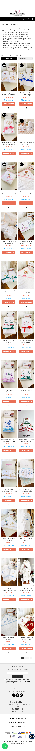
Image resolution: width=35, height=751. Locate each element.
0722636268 (18, 709)
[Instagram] (21, 695)
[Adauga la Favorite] (9, 108)
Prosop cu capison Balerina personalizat (9, 193)
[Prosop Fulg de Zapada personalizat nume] (9, 424)
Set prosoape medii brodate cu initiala (26, 242)
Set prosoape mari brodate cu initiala (9, 292)
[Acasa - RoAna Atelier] (17, 12)
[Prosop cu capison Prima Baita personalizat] (9, 523)
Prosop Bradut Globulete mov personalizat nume (9, 391)
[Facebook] (14, 695)
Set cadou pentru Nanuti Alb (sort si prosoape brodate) (9, 589)
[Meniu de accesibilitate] (32, 736)
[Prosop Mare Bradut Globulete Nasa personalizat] (26, 325)
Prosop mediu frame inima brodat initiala (8, 143)
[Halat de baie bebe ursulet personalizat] (26, 572)
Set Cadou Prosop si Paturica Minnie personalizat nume (26, 638)
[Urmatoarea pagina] (31, 658)
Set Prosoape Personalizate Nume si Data (8, 490)
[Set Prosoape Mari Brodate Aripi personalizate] (26, 77)
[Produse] (2, 19)
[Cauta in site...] (33, 19)
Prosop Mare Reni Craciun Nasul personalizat (9, 341)
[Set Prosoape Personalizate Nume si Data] (9, 473)
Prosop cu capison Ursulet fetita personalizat (26, 292)
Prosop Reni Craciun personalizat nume (26, 391)
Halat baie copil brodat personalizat (26, 143)
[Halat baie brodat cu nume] (26, 523)
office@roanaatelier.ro (18, 712)
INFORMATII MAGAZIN (17, 718)
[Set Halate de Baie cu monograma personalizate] (9, 226)
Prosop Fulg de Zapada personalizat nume (8, 440)
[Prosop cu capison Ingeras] (9, 622)
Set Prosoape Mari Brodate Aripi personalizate (26, 94)
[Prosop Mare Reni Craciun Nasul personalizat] (9, 325)
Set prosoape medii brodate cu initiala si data (8, 94)
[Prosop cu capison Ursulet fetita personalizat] (26, 275)
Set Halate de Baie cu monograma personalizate (9, 242)
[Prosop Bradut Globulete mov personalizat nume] (9, 374)
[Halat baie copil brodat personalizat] (26, 126)
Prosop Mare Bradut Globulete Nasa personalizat (26, 341)
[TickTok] (17, 695)
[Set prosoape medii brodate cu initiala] (26, 226)
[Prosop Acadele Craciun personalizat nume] (26, 424)
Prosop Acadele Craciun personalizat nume (26, 440)
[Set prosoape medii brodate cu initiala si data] (9, 77)
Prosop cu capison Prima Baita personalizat (9, 539)
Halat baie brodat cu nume (26, 539)
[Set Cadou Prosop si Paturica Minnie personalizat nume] (26, 622)
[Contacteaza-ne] (23, 19)
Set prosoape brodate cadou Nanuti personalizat (26, 490)
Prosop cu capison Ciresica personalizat (26, 193)
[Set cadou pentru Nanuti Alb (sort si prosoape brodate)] (9, 572)
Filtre (10, 58)
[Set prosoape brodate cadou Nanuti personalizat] (26, 473)
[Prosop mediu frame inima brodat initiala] (9, 127)
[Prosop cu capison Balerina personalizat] (9, 176)
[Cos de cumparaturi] (28, 19)
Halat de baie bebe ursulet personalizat (26, 589)
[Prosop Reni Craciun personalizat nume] (26, 374)
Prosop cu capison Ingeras (9, 638)
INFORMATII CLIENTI (16, 722)
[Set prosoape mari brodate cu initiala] (9, 275)
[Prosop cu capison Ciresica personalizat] (26, 176)
